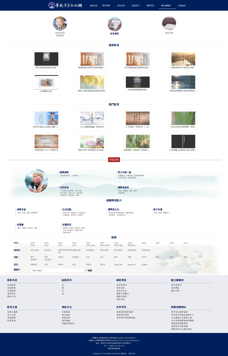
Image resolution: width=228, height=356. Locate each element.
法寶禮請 (181, 5)
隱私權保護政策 (114, 348)
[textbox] (57, 270)
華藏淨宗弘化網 (65, 5)
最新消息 (94, 5)
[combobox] (63, 270)
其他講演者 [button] (121, 215)
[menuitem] (94, 5)
